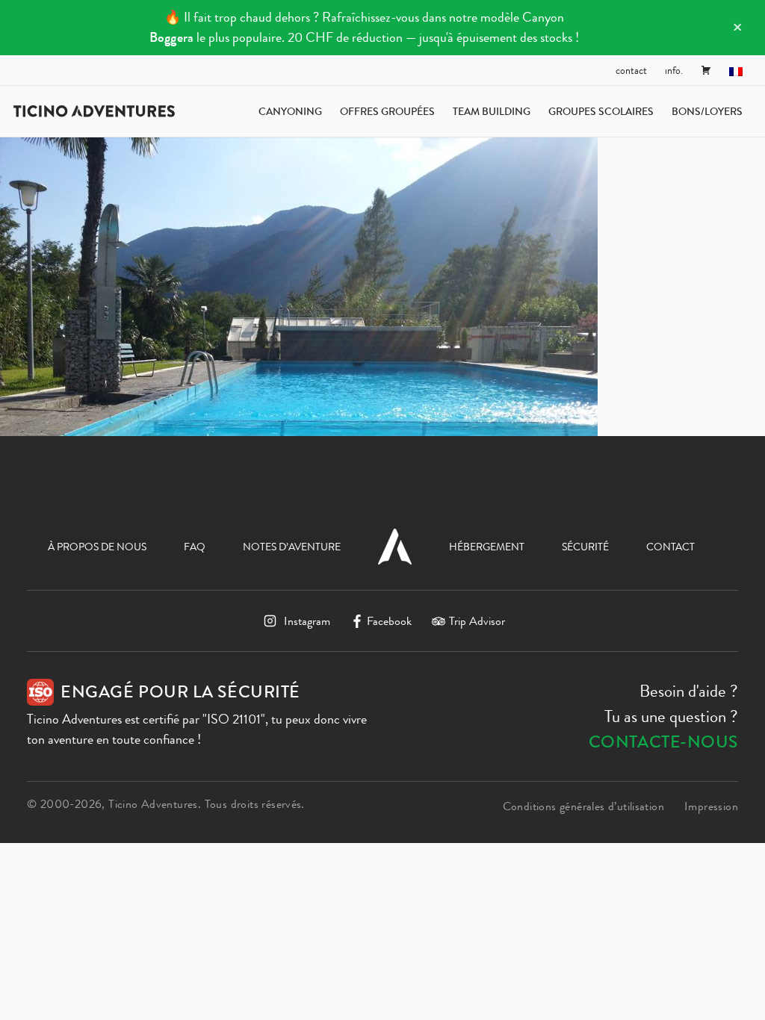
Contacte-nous (663, 742)
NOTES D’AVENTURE (292, 546)
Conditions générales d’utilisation (583, 806)
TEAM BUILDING (491, 111)
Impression (711, 806)
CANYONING (290, 111)
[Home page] (94, 111)
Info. (674, 70)
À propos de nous (97, 546)
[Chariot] (706, 70)
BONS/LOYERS (707, 111)
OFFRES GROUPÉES (387, 111)
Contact (631, 70)
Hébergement (486, 546)
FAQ (194, 546)
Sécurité (585, 546)
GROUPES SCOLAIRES (601, 111)
